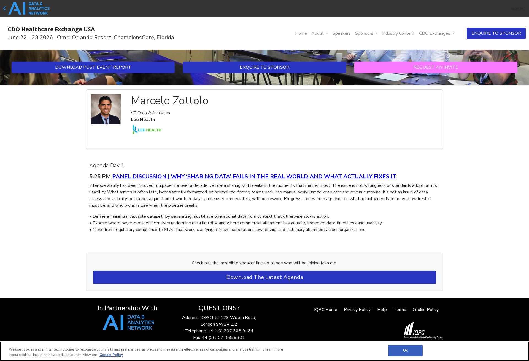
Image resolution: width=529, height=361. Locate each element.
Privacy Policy (357, 310)
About (318, 33)
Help (382, 310)
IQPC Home (325, 310)
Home (301, 33)
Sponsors (364, 33)
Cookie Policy (426, 310)
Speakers (342, 33)
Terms (399, 310)
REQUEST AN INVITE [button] (436, 67)
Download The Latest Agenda (264, 277)
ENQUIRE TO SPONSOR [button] (496, 33)
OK (405, 350)
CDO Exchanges (435, 33)
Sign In (517, 8)
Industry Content (398, 33)
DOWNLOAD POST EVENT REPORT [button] (93, 67)
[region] (264, 351)
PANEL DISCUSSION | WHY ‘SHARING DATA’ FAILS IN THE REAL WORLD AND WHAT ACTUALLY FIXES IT (254, 176)
